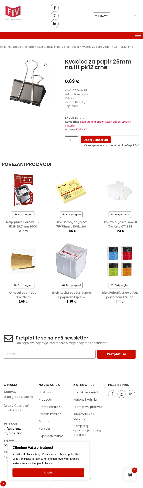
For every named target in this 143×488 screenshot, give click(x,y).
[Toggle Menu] (138, 35)
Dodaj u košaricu (96, 140)
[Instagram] (55, 16)
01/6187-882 (13, 429)
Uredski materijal (23, 46)
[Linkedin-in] (55, 24)
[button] (45, 65)
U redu (48, 472)
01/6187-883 (13, 433)
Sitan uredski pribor (49, 46)
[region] (48, 461)
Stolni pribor (71, 46)
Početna (5, 46)
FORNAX (81, 129)
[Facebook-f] (55, 8)
